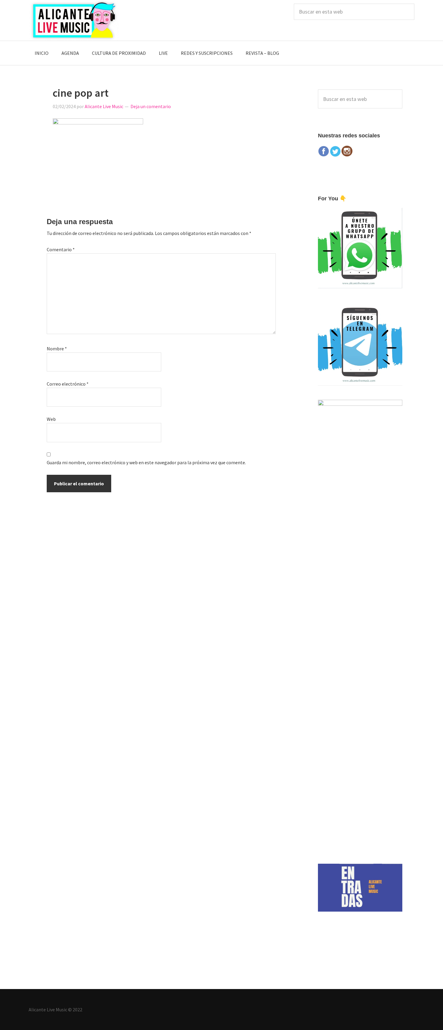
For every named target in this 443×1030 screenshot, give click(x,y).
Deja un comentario (150, 106)
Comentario (61, 249)
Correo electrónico (68, 384)
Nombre (57, 349)
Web (51, 419)
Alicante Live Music (74, 20)
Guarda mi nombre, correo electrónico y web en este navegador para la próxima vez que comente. (146, 462)
